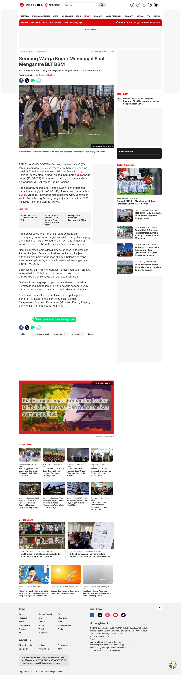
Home (21, 52)
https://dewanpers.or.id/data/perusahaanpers (40, 663)
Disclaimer (23, 649)
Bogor (80, 174)
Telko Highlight (76, 22)
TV (148, 16)
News (21, 621)
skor (55, 16)
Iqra (40, 618)
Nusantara (30, 52)
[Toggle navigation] (22, 5)
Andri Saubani (49, 75)
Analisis (41, 621)
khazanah (67, 16)
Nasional (24, 22)
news (87, 16)
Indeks (157, 16)
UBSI (66, 22)
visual (140, 16)
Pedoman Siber (64, 645)
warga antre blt (78, 334)
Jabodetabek (41, 52)
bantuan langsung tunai (39, 334)
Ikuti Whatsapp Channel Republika (56, 319)
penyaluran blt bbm (60, 334)
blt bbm (23, 334)
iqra (78, 16)
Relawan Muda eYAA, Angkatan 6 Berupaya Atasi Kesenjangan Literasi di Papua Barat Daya (141, 101)
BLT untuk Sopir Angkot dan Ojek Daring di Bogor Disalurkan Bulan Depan (52, 220)
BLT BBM (24, 194)
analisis (98, 16)
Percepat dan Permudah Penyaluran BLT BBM (77, 217)
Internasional (55, 22)
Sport (45, 22)
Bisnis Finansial (114, 16)
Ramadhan (42, 633)
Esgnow (22, 629)
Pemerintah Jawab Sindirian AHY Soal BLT (29, 217)
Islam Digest (63, 618)
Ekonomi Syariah (41, 16)
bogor (90, 334)
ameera (25, 16)
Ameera (22, 614)
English (61, 629)
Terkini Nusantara (125, 165)
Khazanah (23, 618)
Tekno (41, 625)
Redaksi (41, 645)
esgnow (129, 16)
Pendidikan (35, 22)
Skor (60, 614)
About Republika (26, 645)
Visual (41, 629)
